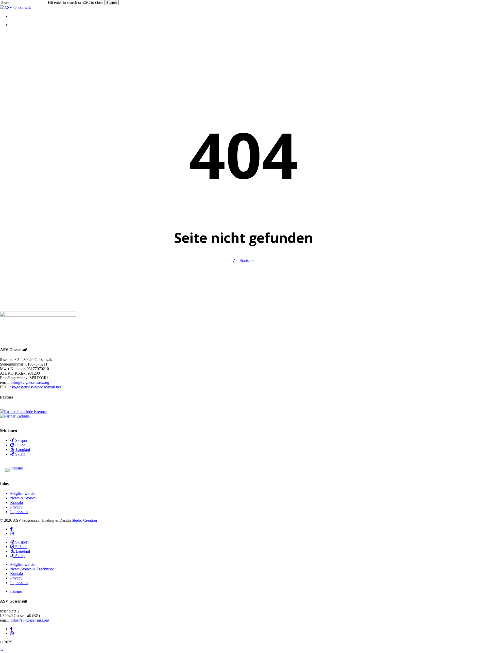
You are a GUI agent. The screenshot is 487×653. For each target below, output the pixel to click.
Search (111, 3)
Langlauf (22, 449)
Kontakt (16, 502)
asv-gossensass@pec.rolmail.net (35, 387)
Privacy (16, 507)
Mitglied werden (23, 493)
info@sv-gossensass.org (30, 382)
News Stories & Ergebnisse (32, 569)
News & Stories (23, 498)
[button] (2, 650)
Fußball (20, 445)
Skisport (21, 440)
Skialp (19, 454)
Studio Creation (84, 520)
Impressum (19, 512)
